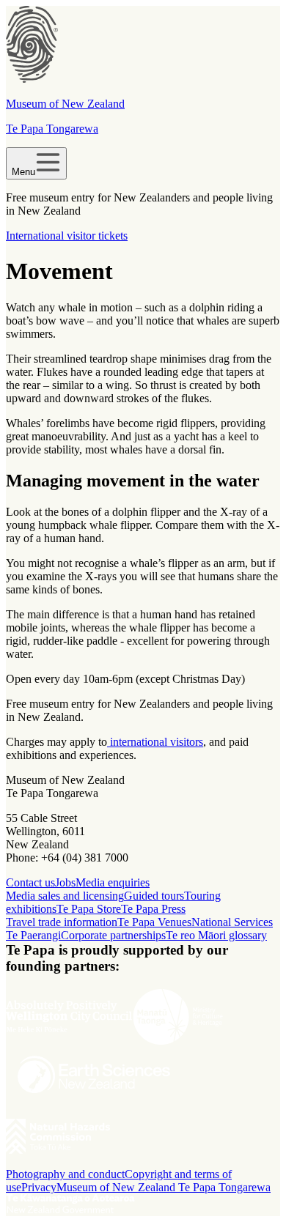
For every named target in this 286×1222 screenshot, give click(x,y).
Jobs (65, 882)
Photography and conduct (65, 1174)
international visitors (155, 742)
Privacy (38, 1187)
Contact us (30, 882)
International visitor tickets (67, 235)
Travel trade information (61, 922)
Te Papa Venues (154, 922)
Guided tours (154, 895)
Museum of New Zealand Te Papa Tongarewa (163, 1187)
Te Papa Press (153, 909)
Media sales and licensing (65, 895)
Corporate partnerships (113, 935)
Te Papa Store (88, 909)
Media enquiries (113, 882)
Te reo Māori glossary (216, 935)
